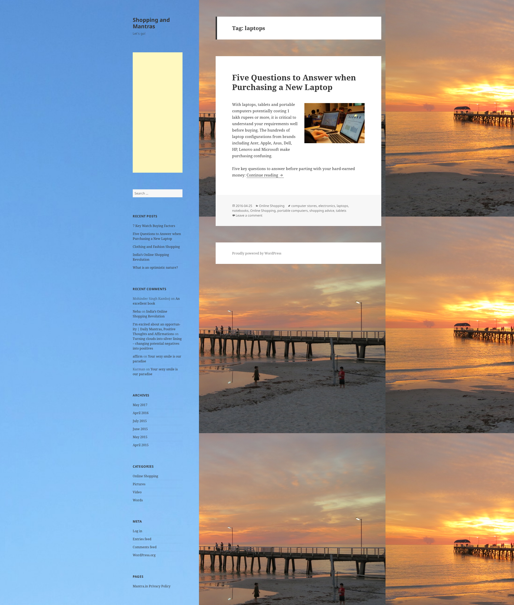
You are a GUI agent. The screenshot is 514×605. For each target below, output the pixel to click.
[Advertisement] (158, 112)
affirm (138, 356)
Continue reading (265, 175)
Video (137, 492)
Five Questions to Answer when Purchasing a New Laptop (294, 82)
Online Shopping (145, 476)
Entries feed (142, 539)
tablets (341, 210)
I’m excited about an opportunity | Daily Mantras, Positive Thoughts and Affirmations (156, 329)
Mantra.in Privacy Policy (151, 586)
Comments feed (145, 547)
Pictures (139, 484)
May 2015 (140, 437)
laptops (342, 206)
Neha (137, 311)
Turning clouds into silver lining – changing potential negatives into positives (157, 343)
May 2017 (140, 405)
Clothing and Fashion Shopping (156, 246)
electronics (326, 206)
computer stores (304, 206)
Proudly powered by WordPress (256, 253)
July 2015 (140, 421)
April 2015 (141, 445)
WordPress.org (144, 555)
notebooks (240, 210)
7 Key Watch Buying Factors (154, 226)
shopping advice (321, 210)
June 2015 (140, 429)
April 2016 (141, 413)
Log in (137, 531)
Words (138, 500)
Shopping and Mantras (151, 23)
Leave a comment (249, 215)
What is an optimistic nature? (155, 267)
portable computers (292, 210)
